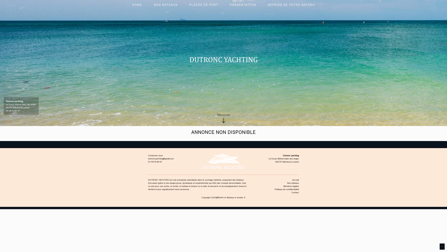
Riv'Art (221, 197)
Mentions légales (291, 186)
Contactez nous (155, 155)
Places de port (203, 5)
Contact (295, 192)
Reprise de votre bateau (291, 5)
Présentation (243, 5)
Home (137, 5)
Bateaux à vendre (235, 197)
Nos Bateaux (166, 5)
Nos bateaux (293, 183)
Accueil (295, 180)
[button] (442, 246)
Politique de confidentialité (287, 189)
